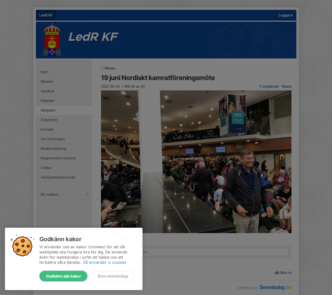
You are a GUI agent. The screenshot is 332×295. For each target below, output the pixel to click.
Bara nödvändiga (113, 276)
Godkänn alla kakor (63, 276)
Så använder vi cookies (104, 262)
